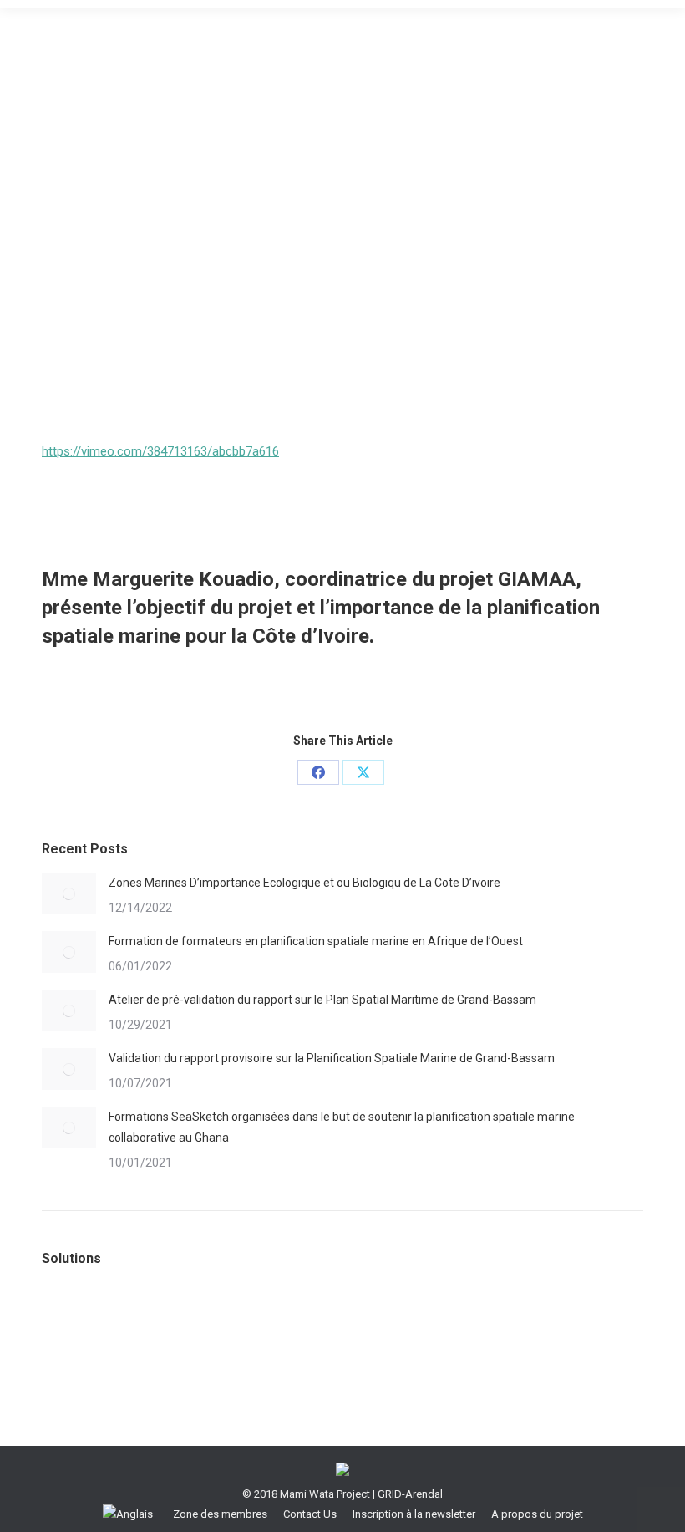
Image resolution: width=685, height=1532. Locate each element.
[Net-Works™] (331, 1318)
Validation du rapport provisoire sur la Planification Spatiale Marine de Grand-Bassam (332, 1058)
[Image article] (69, 893)
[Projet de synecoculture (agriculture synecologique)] (202, 1318)
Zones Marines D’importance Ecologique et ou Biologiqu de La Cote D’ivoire (304, 882)
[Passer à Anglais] (130, 1514)
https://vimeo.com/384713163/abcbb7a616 (160, 451)
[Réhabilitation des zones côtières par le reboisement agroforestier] (138, 1318)
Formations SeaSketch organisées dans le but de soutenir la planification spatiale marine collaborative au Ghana (342, 1127)
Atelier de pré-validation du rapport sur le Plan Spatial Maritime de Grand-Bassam (322, 999)
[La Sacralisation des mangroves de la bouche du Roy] (74, 1318)
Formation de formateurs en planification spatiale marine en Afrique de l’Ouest (316, 941)
